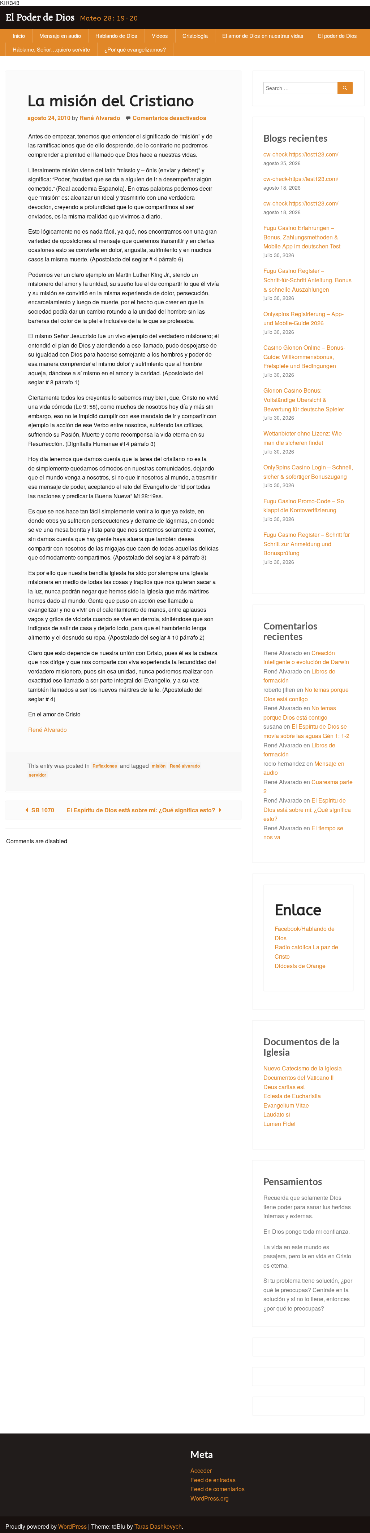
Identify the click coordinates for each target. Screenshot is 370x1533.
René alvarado (185, 766)
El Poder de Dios (40, 17)
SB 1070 (42, 810)
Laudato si (276, 1114)
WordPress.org (209, 1498)
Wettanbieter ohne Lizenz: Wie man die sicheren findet (302, 438)
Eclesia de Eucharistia (292, 1096)
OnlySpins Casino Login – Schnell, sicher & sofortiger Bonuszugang (308, 472)
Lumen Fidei (279, 1123)
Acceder (201, 1470)
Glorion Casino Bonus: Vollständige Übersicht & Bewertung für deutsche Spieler (303, 399)
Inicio (19, 35)
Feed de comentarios (217, 1489)
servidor (37, 775)
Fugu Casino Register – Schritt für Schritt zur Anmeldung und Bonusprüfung (306, 543)
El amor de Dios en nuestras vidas (263, 35)
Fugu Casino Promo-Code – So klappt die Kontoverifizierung (303, 505)
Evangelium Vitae (286, 1105)
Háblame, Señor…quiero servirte (51, 49)
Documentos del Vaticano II (298, 1077)
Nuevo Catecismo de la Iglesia (302, 1068)
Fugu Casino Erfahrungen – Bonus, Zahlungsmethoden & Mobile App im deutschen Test (301, 237)
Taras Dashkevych (158, 1526)
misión (158, 766)
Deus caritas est (284, 1087)
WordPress (72, 1526)
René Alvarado (99, 118)
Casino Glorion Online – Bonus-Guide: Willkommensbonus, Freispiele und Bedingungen (304, 356)
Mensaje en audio (60, 35)
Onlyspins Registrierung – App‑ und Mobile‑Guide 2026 (303, 318)
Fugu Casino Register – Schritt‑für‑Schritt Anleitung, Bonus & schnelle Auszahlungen (307, 279)
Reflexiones (104, 766)
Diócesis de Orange (300, 966)
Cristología (195, 35)
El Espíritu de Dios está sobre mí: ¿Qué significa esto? (141, 810)
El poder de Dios (337, 35)
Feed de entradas (213, 1480)
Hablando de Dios (116, 35)
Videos (160, 35)
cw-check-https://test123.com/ (300, 154)
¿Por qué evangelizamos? (135, 49)
